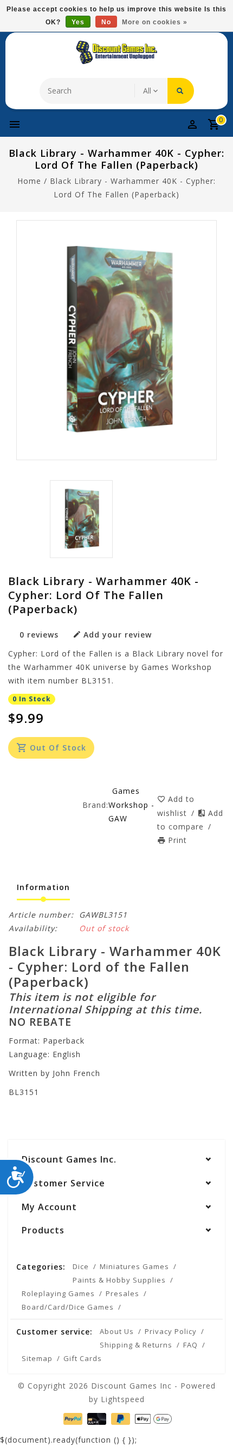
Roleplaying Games (58, 1293)
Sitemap (37, 1358)
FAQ (190, 1345)
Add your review (117, 634)
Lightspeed (123, 1399)
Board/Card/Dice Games (68, 1307)
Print (177, 840)
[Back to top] (211, 1420)
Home (29, 181)
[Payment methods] (71, 1418)
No (106, 22)
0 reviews (39, 634)
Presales (122, 1293)
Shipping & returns (136, 1345)
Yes (78, 22)
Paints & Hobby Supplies (119, 1280)
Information (43, 887)
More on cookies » (154, 22)
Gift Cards (82, 1358)
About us (117, 1331)
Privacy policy (171, 1331)
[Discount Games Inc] (116, 52)
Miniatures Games (134, 1266)
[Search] (180, 91)
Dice (81, 1266)
